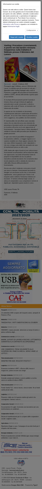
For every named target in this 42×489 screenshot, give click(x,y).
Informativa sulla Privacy (11, 24)
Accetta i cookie (32, 37)
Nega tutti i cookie (16, 37)
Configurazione (31, 30)
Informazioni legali (13, 26)
